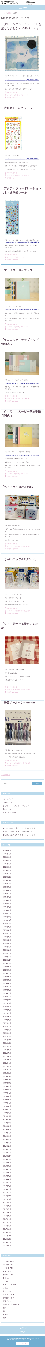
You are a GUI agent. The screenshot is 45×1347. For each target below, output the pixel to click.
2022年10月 (7, 1003)
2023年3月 (7, 986)
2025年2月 (7, 910)
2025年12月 (7, 877)
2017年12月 (7, 1192)
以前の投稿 (5, 775)
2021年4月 (7, 1063)
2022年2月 (7, 1030)
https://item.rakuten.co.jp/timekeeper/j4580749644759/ (22, 383)
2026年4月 (7, 864)
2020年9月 (7, 1086)
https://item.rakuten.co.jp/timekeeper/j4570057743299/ (22, 80)
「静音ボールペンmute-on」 (19, 702)
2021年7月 (7, 1053)
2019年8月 (7, 1129)
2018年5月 (7, 1176)
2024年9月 (7, 927)
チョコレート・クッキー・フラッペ (16, 806)
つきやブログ (8, 802)
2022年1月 (7, 1033)
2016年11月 (7, 1236)
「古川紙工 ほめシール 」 (18, 107)
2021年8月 (7, 1050)
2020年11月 (7, 1079)
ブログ (22, 1332)
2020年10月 (7, 1083)
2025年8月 (7, 890)
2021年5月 (7, 1060)
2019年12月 (7, 1116)
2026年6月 (7, 857)
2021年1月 (7, 1073)
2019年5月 (7, 1139)
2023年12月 (7, 957)
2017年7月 (7, 1209)
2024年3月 (7, 947)
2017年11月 (7, 1196)
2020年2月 (7, 1109)
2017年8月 (7, 1206)
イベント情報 (8, 1268)
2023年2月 (7, 990)
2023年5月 (7, 980)
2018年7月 (7, 1169)
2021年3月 (7, 1066)
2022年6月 (7, 1016)
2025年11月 (7, 880)
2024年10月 (7, 923)
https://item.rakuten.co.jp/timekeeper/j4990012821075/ (22, 242)
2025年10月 (7, 884)
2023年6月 (7, 977)
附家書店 (18, 546)
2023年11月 (7, 960)
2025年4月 (7, 903)
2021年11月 (7, 1040)
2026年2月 (7, 870)
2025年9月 (7, 887)
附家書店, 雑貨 (25, 546)
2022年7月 (7, 1013)
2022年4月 (7, 1023)
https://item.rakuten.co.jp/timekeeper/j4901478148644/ (22, 455)
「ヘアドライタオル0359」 (18, 486)
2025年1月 (7, 913)
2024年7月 (7, 933)
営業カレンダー (8, 1294)
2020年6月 (7, 1096)
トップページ (22, 1328)
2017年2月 (7, 1226)
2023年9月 (7, 967)
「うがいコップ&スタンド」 (19, 559)
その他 (5, 1281)
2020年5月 (7, 1099)
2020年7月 (7, 1093)
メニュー (6, 1288)
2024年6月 (7, 937)
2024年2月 (7, 950)
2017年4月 (7, 1219)
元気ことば (7, 809)
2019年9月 (7, 1126)
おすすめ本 (7, 1271)
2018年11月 (7, 1156)
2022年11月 (7, 1000)
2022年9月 (7, 1006)
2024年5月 (7, 940)
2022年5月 (7, 1020)
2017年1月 (7, 1229)
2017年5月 (7, 1216)
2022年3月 (7, 1026)
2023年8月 (7, 970)
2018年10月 (7, 1159)
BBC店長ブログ (8, 1261)
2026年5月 (7, 860)
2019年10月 (7, 1123)
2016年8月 (7, 1246)
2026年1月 (7, 874)
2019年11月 (7, 1119)
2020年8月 (7, 1089)
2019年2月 (7, 1146)
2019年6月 (7, 1136)
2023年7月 (7, 973)
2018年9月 (7, 1163)
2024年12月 (7, 917)
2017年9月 (7, 1202)
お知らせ (6, 1278)
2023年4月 (7, 983)
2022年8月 (7, 1010)
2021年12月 (7, 1036)
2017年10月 (7, 1199)
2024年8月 (7, 930)
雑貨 (4, 1318)
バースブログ (8, 799)
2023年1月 (7, 993)
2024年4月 (7, 943)
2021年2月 (7, 1070)
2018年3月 (7, 1182)
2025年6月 (7, 897)
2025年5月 (7, 900)
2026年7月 (7, 854)
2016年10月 (7, 1239)
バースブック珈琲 (9, 1284)
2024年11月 (7, 920)
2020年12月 (7, 1076)
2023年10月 (7, 963)
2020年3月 (7, 1106)
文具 (4, 1308)
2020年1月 (7, 1113)
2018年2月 (7, 1186)
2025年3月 (7, 907)
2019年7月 (7, 1133)
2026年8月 (7, 850)
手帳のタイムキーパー (22, 95)
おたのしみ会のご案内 (11, 828)
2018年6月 (7, 1172)
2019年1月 (7, 1149)
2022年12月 (7, 996)
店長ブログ (7, 1301)
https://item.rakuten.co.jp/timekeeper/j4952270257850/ (22, 159)
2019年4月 (7, 1143)
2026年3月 (7, 867)
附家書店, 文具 (19, 763)
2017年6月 (7, 1212)
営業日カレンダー (9, 1298)
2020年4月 (7, 1103)
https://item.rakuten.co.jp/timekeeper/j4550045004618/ (22, 309)
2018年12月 (7, 1153)
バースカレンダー (9, 812)
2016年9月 (7, 1242)
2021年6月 (7, 1056)
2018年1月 (7, 1189)
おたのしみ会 (8, 1275)
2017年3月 (7, 1222)
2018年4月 (7, 1179)
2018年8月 (7, 1166)
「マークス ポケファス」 (18, 270)
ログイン (23, 1343)
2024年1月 (7, 953)
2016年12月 (7, 1232)
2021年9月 (7, 1046)
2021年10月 (7, 1043)
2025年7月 (7, 893)
